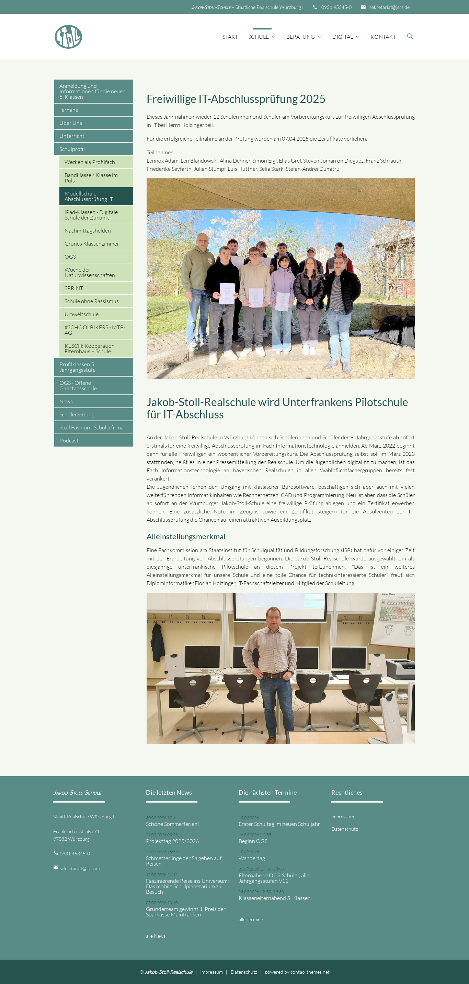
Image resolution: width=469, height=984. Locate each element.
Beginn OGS (253, 841)
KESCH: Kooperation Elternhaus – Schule (90, 348)
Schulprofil (72, 148)
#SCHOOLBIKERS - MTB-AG (95, 330)
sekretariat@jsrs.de (389, 7)
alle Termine (251, 919)
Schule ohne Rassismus (92, 301)
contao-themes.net (310, 972)
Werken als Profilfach (90, 161)
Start (230, 36)
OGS (70, 256)
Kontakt (383, 36)
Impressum (342, 816)
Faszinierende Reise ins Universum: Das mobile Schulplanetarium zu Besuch (187, 886)
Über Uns (70, 122)
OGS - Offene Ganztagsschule (78, 385)
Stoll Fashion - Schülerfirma (91, 427)
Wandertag (252, 858)
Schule (262, 36)
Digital (346, 36)
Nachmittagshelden (88, 230)
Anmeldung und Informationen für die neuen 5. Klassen (92, 91)
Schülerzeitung (76, 414)
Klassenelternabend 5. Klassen (275, 898)
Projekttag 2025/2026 (172, 841)
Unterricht (71, 135)
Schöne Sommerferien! (172, 824)
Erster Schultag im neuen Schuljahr (279, 824)
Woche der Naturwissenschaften (90, 272)
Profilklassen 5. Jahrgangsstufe (77, 367)
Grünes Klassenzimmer (92, 243)
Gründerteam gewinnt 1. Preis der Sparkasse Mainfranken (186, 911)
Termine (68, 109)
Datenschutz (344, 829)
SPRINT (74, 288)
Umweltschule (82, 314)
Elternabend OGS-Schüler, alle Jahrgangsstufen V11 (274, 878)
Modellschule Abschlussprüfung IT (89, 196)
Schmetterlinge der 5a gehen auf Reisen (183, 860)
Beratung (304, 36)
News (66, 401)
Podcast (69, 440)
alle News (155, 936)
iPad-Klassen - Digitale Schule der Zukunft (91, 215)
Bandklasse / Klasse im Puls (91, 177)
